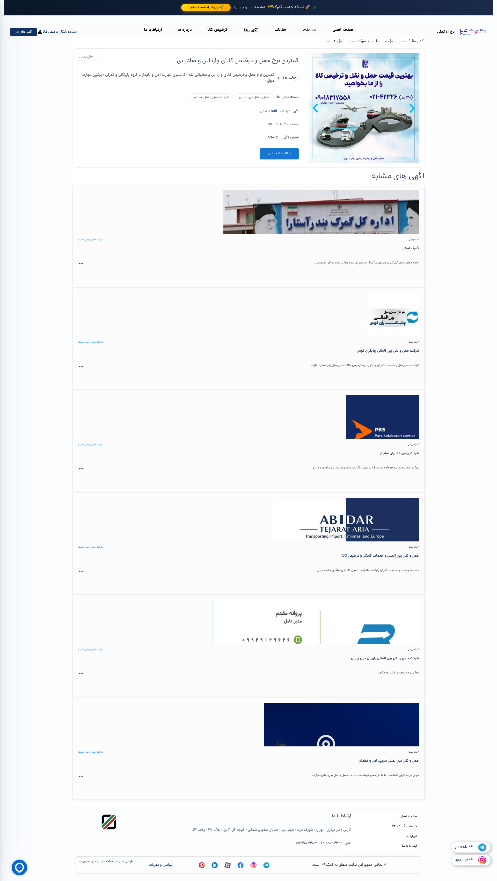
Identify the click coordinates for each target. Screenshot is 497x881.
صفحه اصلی (343, 30)
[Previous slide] (411, 108)
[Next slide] (316, 108)
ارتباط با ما (153, 30)
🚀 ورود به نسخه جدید (205, 7)
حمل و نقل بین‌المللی (389, 41)
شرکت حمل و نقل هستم (346, 41)
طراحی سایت (124, 861)
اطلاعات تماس (279, 154)
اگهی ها (418, 41)
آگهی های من (23, 32)
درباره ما (185, 30)
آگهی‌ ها (251, 30)
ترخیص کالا (217, 30)
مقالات (280, 30)
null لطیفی (268, 112)
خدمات (309, 30)
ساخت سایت (104, 861)
